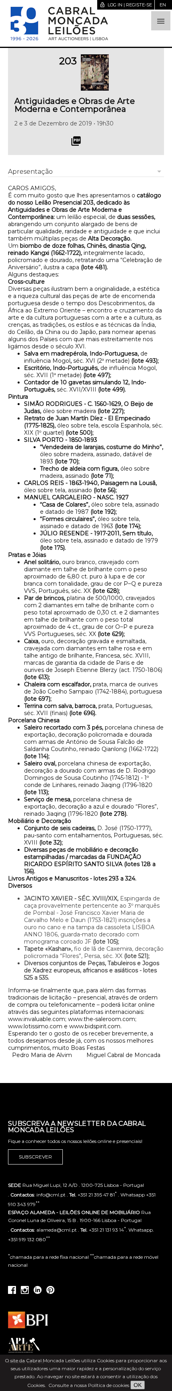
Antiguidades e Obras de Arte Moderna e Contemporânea (74, 105)
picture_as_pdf (76, 141)
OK (138, 1385)
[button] (160, 20)
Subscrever (35, 1157)
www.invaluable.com (36, 1019)
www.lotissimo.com (35, 1026)
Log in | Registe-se (126, 5)
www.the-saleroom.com (101, 1019)
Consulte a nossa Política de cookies (88, 1385)
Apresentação (30, 171)
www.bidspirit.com (94, 1026)
